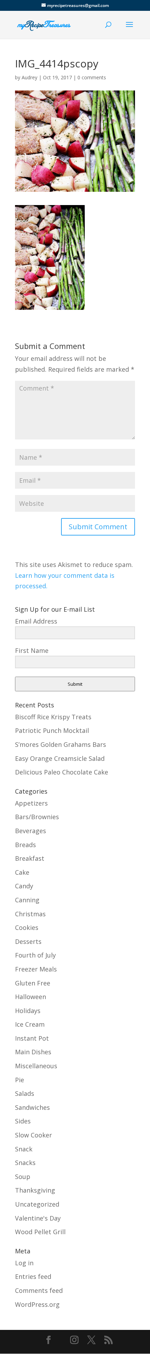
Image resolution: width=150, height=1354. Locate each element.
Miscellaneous (36, 1066)
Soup (22, 1176)
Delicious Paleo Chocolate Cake (61, 772)
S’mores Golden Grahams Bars (60, 744)
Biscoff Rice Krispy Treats (53, 717)
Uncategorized (37, 1204)
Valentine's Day (38, 1218)
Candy (24, 886)
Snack (23, 1149)
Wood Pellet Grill (40, 1232)
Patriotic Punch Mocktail (52, 730)
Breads (25, 844)
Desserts (28, 941)
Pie (19, 1080)
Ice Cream (30, 1024)
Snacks (25, 1162)
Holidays (27, 1010)
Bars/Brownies (37, 817)
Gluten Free (32, 983)
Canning (27, 900)
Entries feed (33, 1276)
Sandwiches (32, 1107)
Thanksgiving (35, 1190)
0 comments (91, 77)
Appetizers (31, 803)
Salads (24, 1093)
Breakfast (29, 858)
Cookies (26, 927)
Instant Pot (32, 1038)
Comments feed (39, 1290)
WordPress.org (37, 1304)
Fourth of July (35, 955)
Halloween (30, 996)
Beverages (30, 831)
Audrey (29, 77)
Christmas (30, 914)
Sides (23, 1121)
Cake (22, 872)
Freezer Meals (36, 969)
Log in (24, 1263)
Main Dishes (33, 1052)
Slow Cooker (33, 1135)
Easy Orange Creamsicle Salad (60, 758)
